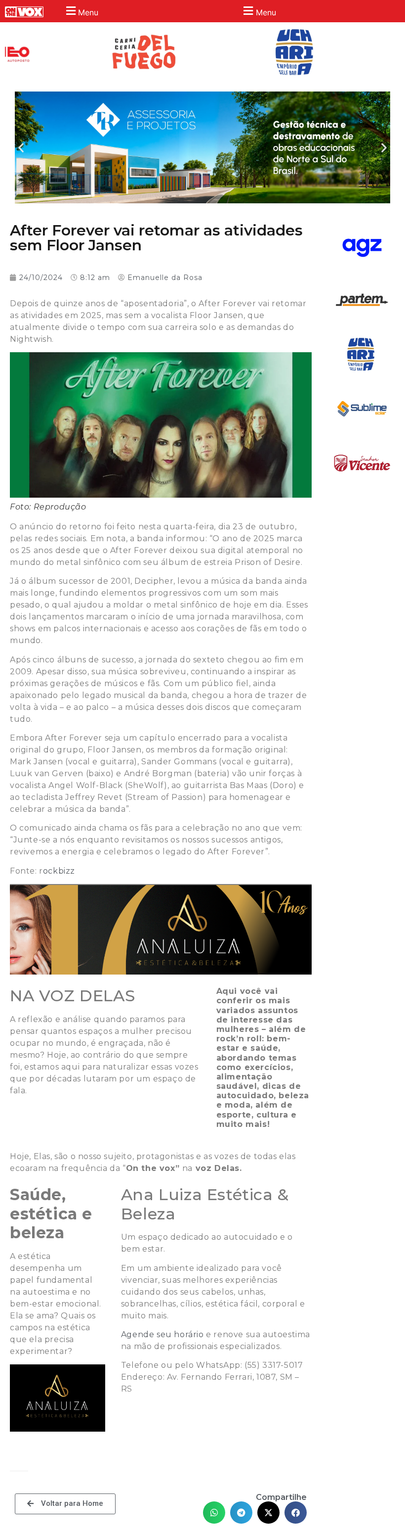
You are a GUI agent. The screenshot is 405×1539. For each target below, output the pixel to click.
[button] (80, 11)
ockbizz (59, 871)
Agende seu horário (162, 1334)
